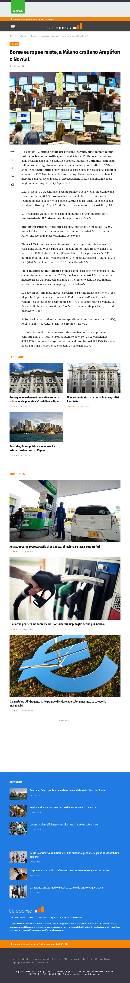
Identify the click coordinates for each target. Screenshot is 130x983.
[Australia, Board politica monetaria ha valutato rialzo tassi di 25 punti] (36, 427)
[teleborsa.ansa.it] (65, 26)
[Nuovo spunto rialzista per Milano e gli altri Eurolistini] (93, 378)
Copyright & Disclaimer (22, 962)
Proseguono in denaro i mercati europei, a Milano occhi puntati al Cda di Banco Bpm (34, 399)
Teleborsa (49, 18)
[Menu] (13, 25)
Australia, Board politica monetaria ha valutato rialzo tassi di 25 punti (32, 448)
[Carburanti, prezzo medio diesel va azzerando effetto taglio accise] (18, 891)
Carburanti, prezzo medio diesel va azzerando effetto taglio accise (66, 887)
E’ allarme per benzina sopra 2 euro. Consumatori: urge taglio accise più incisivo (57, 624)
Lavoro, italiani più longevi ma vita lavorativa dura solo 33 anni (64, 824)
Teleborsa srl (44, 943)
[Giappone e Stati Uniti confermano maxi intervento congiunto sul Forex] (18, 874)
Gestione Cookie (102, 959)
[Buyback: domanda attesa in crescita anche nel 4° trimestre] (18, 811)
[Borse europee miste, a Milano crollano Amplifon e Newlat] (65, 108)
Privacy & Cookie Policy (81, 959)
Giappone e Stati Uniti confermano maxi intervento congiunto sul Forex (69, 870)
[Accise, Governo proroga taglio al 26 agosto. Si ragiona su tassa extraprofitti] (65, 511)
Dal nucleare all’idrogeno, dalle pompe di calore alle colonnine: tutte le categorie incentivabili (58, 703)
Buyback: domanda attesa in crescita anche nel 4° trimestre (63, 807)
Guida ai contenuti (20, 959)
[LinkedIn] (13, 176)
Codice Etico (42, 962)
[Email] (13, 184)
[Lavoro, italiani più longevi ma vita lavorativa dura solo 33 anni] (18, 828)
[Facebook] (13, 160)
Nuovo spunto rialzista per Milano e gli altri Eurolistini (93, 399)
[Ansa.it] (18, 8)
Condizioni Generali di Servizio (46, 959)
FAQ (65, 959)
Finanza (14, 44)
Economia (14, 552)
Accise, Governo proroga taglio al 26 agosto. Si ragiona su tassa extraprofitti (55, 547)
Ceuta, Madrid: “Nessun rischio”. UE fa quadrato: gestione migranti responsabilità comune (74, 854)
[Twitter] (13, 168)
